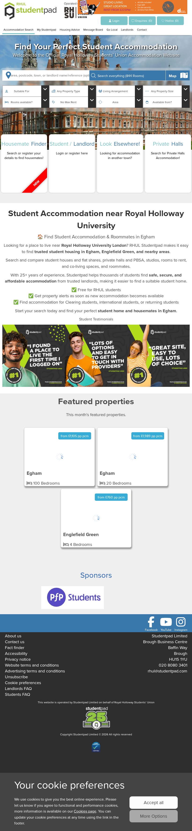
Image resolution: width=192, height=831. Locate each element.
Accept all (153, 802)
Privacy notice (18, 659)
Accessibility (16, 653)
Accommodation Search (18, 30)
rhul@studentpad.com (167, 671)
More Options (153, 816)
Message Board (93, 30)
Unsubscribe (16, 677)
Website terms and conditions (32, 665)
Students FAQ (17, 694)
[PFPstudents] (72, 607)
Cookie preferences (23, 683)
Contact (142, 30)
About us (13, 636)
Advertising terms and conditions (35, 671)
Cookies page (85, 811)
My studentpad (46, 30)
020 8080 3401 (173, 665)
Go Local (112, 30)
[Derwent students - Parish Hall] (132, 12)
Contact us (14, 642)
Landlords (127, 30)
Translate (39, 716)
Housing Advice (70, 30)
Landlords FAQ (18, 688)
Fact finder (14, 647)
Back (178, 73)
